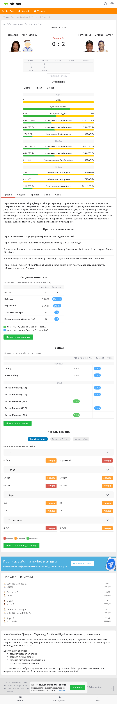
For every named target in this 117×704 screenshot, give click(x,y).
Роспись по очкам (58, 75)
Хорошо (77, 687)
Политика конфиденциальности (18, 685)
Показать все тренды (17, 423)
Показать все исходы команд (21, 545)
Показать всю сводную (18, 337)
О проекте (8, 691)
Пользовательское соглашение (18, 688)
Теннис (7, 17)
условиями (61, 690)
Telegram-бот (95, 687)
